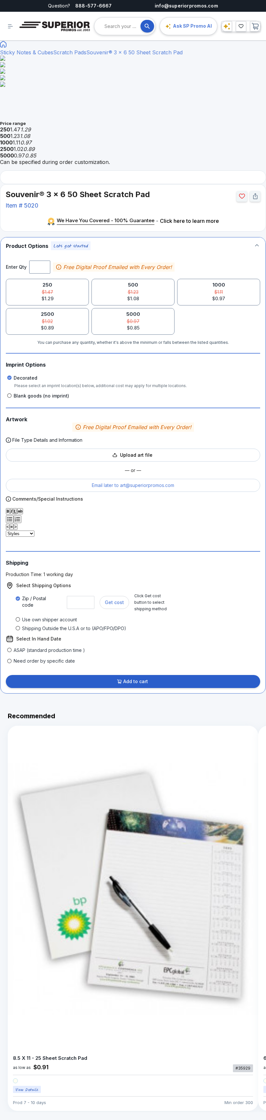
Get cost (114, 602)
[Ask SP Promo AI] (227, 26)
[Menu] (10, 26)
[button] (133, 245)
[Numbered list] (17, 519)
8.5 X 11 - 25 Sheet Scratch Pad (50, 1058)
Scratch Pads (69, 52)
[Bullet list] (10, 519)
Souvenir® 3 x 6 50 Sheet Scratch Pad (134, 52)
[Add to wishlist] (241, 196)
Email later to (133, 485)
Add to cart (135, 681)
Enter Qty (16, 267)
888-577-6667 (93, 5)
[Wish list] (241, 26)
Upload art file (136, 455)
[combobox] (122, 26)
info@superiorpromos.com (186, 5)
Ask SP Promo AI (192, 26)
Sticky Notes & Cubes (26, 52)
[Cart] (255, 26)
